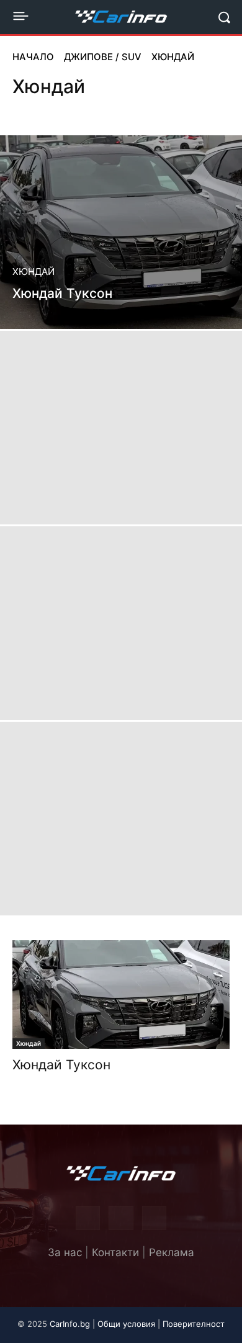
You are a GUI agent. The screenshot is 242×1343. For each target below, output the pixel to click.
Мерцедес (148, 109)
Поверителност (194, 1324)
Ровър (188, 109)
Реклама (171, 1252)
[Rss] (154, 1218)
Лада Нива (100, 109)
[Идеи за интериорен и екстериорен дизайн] (121, 17)
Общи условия (126, 1324)
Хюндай (33, 271)
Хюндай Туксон (61, 1064)
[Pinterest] (121, 1218)
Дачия (27, 109)
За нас (65, 1252)
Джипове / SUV (102, 57)
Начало (33, 57)
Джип (60, 109)
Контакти (115, 1252)
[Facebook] (88, 1218)
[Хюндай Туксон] (121, 232)
